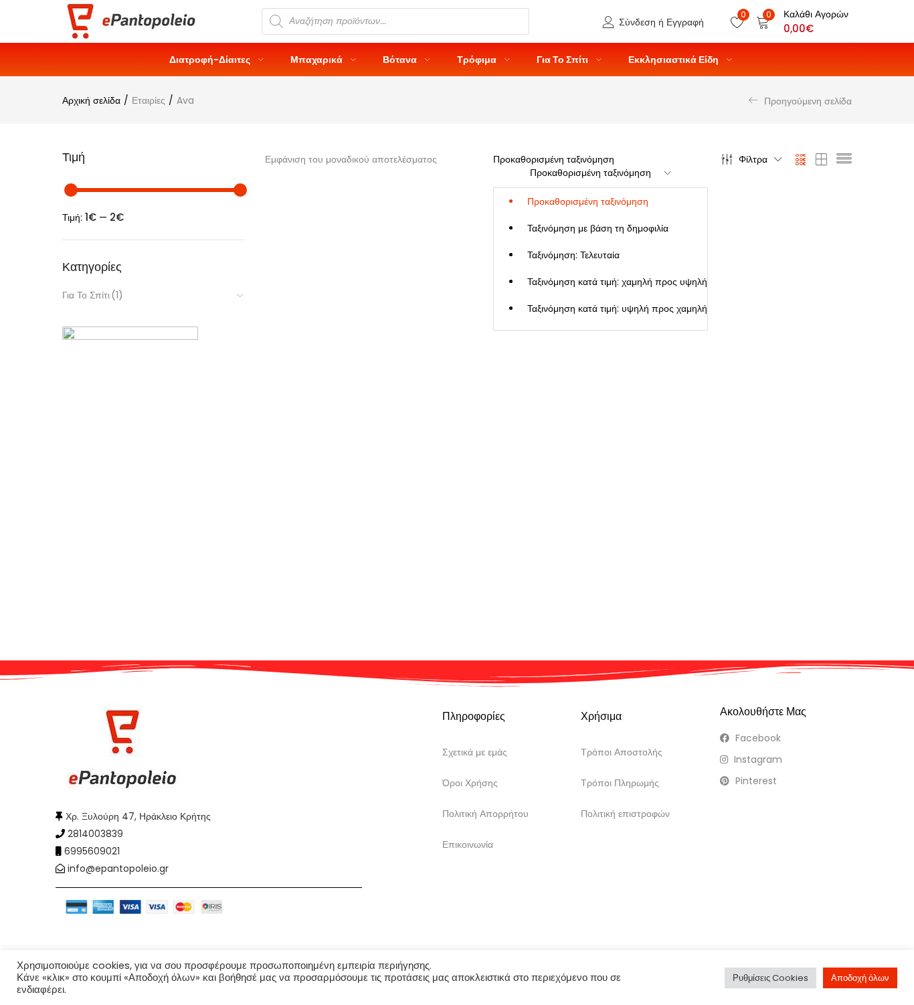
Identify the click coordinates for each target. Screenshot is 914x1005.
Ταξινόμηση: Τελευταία (573, 255)
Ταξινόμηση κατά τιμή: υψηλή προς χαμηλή (617, 308)
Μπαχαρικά (317, 59)
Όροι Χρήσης (470, 783)
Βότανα (401, 59)
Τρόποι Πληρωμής (620, 783)
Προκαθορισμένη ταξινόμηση (587, 201)
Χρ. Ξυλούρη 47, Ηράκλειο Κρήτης (138, 816)
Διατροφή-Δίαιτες (210, 59)
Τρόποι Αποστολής (621, 752)
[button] (802, 21)
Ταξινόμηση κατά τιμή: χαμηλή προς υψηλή (617, 281)
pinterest (755, 781)
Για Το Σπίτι (563, 59)
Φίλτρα (753, 159)
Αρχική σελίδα (91, 100)
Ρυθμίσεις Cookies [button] (770, 978)
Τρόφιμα (477, 59)
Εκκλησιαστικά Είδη (674, 59)
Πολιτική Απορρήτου (485, 813)
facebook (757, 738)
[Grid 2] (821, 159)
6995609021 (92, 851)
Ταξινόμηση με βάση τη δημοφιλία (597, 228)
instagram (756, 759)
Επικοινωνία (467, 844)
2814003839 (95, 833)
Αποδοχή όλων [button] (860, 978)
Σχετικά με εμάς (474, 752)
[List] (844, 159)
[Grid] (801, 159)
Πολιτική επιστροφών (625, 813)
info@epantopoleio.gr (118, 868)
